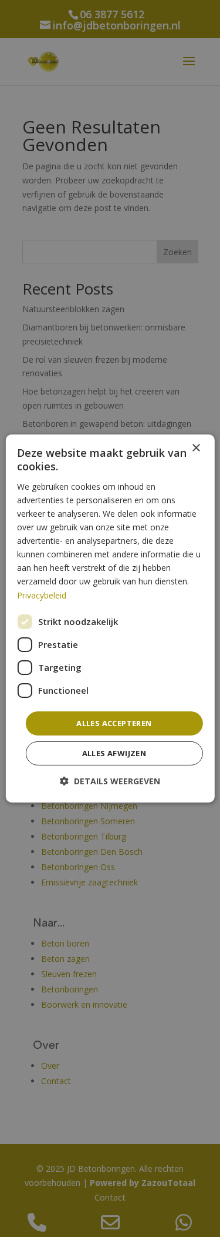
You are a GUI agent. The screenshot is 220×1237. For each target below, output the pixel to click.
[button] (110, 781)
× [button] (195, 448)
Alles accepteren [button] (113, 723)
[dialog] (109, 618)
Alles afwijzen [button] (114, 753)
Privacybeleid (41, 594)
